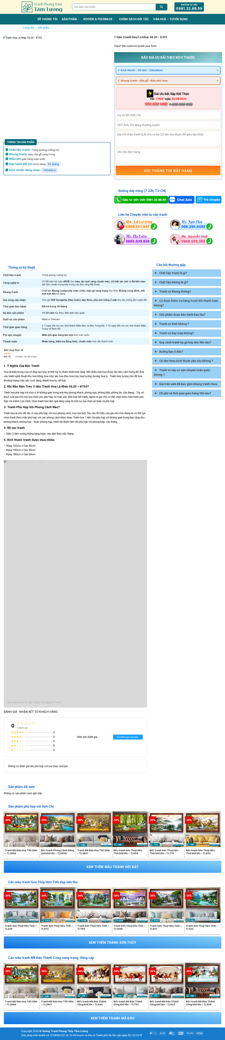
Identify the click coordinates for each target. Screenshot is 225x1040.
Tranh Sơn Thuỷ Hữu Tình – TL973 (57, 927)
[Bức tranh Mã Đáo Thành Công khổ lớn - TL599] (203, 980)
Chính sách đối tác (134, 19)
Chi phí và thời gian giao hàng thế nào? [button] (185, 393)
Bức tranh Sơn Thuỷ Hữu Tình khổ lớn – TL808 (127, 852)
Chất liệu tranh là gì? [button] (173, 273)
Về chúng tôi (47, 19)
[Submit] (161, 7)
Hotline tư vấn (189, 7)
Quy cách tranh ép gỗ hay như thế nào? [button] (185, 342)
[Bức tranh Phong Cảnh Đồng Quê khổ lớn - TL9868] (58, 829)
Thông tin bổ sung (26, 356)
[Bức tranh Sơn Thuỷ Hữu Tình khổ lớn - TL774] (166, 829)
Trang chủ (28, 27)
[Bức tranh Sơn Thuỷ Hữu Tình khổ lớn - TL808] (130, 829)
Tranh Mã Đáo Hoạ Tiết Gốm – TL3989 (21, 852)
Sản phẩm (69, 19)
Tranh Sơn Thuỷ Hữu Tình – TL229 (21, 927)
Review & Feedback (97, 19)
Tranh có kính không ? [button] (174, 324)
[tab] (7, 356)
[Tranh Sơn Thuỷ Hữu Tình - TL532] (203, 905)
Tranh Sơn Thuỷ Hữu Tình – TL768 (93, 927)
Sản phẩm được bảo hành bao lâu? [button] (182, 314)
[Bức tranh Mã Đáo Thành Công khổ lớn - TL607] (166, 980)
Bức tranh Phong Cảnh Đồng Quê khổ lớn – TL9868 (57, 852)
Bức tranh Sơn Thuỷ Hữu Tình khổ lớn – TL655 (200, 852)
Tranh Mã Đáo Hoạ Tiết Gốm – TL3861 (93, 852)
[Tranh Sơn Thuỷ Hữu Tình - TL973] (58, 905)
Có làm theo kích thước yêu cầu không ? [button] (186, 361)
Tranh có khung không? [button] (175, 291)
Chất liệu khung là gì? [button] (173, 282)
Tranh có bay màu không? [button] (176, 333)
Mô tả (7, 356)
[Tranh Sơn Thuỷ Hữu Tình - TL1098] (130, 905)
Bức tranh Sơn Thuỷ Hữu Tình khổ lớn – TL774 (164, 852)
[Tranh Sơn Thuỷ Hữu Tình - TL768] (94, 905)
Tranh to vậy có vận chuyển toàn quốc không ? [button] (182, 372)
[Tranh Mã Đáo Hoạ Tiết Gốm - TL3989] (21, 829)
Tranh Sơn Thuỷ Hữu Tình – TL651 (166, 927)
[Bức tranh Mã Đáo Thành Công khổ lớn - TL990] (94, 980)
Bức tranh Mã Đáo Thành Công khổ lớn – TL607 (164, 1003)
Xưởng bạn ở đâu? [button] (171, 351)
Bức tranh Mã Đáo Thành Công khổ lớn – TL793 (127, 1003)
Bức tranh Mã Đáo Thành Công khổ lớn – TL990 (91, 1003)
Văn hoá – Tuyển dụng (170, 19)
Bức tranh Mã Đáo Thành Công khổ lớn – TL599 (200, 1003)
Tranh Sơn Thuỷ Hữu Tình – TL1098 (129, 927)
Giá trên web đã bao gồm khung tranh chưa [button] (188, 384)
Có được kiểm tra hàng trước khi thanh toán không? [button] (186, 303)
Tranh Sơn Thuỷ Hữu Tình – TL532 (202, 927)
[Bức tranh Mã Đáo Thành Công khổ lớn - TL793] (130, 980)
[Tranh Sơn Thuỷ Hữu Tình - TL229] (21, 905)
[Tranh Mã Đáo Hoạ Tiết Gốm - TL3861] (94, 829)
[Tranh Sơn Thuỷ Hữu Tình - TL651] (166, 905)
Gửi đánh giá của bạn (127, 737)
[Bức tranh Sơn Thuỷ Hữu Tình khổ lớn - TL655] (203, 829)
